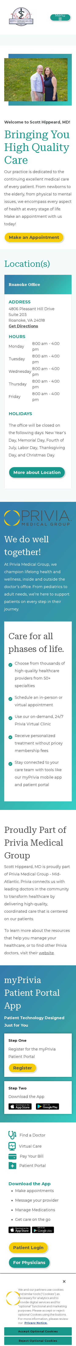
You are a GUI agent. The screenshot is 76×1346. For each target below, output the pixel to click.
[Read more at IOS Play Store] (20, 1106)
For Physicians (29, 1262)
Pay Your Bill (31, 1156)
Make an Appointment (34, 237)
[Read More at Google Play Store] (43, 1229)
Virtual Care (30, 1146)
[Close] (64, 1281)
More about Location (37, 472)
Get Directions (23, 326)
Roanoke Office (24, 284)
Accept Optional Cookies (38, 1331)
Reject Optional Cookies (38, 1340)
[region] (38, 1309)
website (46, 953)
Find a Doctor (32, 1135)
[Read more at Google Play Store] (47, 1106)
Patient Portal (32, 1165)
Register (22, 1067)
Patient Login (28, 1247)
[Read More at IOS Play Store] (19, 1229)
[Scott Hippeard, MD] (21, 17)
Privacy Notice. (36, 1322)
